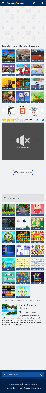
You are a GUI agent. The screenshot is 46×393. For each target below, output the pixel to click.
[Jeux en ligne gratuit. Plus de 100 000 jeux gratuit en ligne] (15, 3)
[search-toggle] (34, 3)
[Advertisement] (22, 25)
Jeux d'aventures (21, 300)
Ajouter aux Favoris (24, 173)
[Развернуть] (43, 120)
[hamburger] (3, 3)
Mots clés (27, 388)
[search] (41, 374)
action (31, 300)
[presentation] (3, 110)
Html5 (38, 300)
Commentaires (36, 388)
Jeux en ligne (8, 300)
